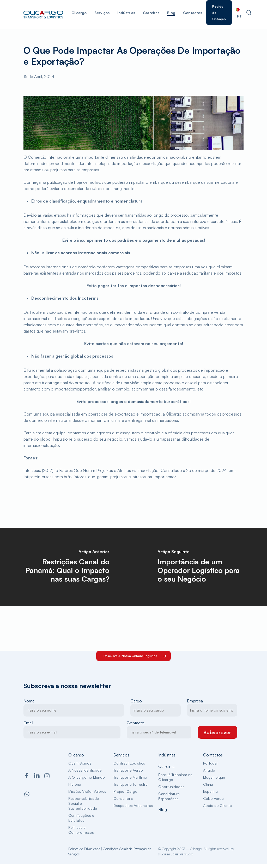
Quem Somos (79, 763)
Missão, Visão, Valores (87, 791)
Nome (29, 700)
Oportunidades (171, 786)
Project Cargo (125, 791)
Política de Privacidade (84, 849)
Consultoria (123, 798)
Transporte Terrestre (130, 784)
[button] (133, 656)
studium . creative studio (175, 854)
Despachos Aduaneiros (133, 805)
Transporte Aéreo (128, 770)
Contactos (213, 755)
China (208, 784)
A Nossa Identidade (85, 770)
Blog (162, 809)
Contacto (135, 722)
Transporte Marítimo (130, 777)
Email (28, 722)
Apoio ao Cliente (217, 805)
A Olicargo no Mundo (86, 777)
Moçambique (214, 777)
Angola (209, 770)
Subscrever (217, 732)
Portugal (210, 763)
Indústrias (166, 755)
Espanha (210, 791)
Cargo (136, 700)
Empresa (195, 700)
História (74, 784)
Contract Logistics (129, 763)
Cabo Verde (213, 798)
